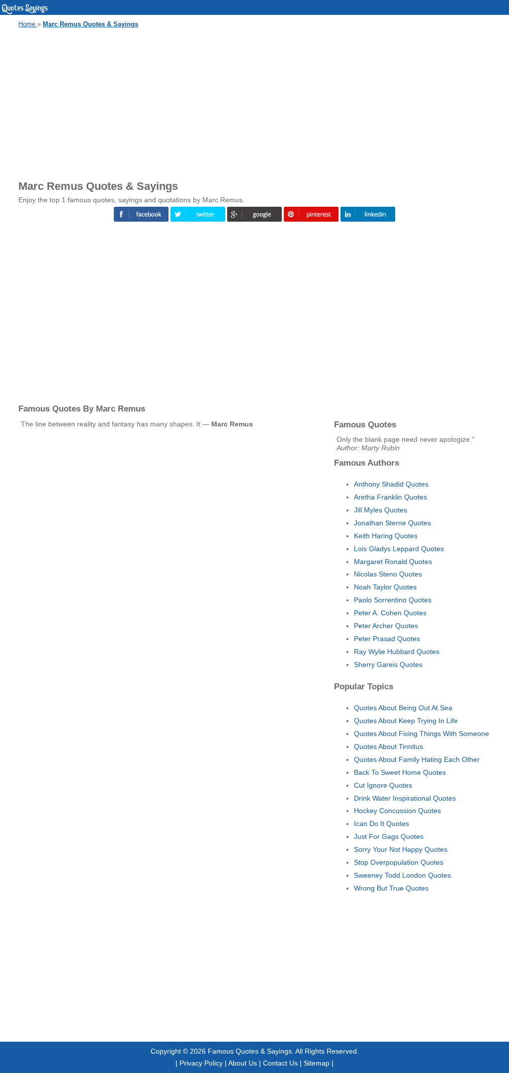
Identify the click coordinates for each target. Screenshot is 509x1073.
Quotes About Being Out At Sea (403, 708)
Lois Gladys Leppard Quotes (399, 549)
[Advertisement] (254, 102)
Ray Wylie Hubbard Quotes (396, 652)
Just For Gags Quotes (389, 836)
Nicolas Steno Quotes (388, 574)
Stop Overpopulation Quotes (398, 862)
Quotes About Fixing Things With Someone (421, 734)
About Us (242, 1063)
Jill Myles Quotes (380, 510)
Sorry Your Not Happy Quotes (400, 849)
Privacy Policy (201, 1063)
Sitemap (317, 1063)
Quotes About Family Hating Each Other (417, 759)
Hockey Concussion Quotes (397, 811)
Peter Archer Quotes (386, 626)
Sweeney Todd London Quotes (402, 875)
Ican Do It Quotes (381, 823)
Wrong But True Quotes (391, 888)
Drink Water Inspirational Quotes (405, 798)
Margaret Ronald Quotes (393, 562)
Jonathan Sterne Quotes (392, 523)
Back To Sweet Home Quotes (400, 772)
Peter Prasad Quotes (387, 639)
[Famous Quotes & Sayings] (25, 12)
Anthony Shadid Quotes (391, 484)
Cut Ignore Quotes (383, 785)
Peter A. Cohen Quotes (390, 613)
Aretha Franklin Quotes (390, 497)
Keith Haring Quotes (386, 536)
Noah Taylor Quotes (385, 587)
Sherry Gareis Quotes (388, 664)
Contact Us (280, 1063)
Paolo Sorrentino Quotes (392, 600)
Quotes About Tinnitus (388, 746)
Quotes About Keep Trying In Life (406, 721)
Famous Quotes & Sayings (250, 1051)
